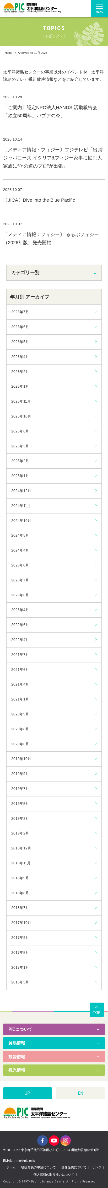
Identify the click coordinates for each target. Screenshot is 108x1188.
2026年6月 (20, 327)
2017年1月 (20, 967)
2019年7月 (20, 788)
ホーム (11, 1167)
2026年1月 (20, 386)
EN (80, 1093)
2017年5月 (20, 952)
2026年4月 (20, 357)
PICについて (20, 1029)
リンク (96, 1167)
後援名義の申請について (38, 1167)
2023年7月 (20, 580)
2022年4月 (20, 640)
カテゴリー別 (25, 272)
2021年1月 (20, 699)
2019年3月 (20, 818)
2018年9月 (20, 878)
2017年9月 (20, 937)
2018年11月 (21, 863)
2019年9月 (20, 774)
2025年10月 (21, 416)
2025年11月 (21, 401)
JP (27, 1093)
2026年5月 (20, 342)
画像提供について (74, 1167)
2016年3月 (20, 982)
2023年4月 (20, 610)
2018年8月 (20, 893)
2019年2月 (20, 833)
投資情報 (16, 1057)
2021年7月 (20, 654)
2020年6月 (20, 744)
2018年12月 (21, 848)
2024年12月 (21, 491)
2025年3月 (20, 446)
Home (8, 52)
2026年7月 (20, 312)
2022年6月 (20, 625)
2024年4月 (20, 550)
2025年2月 (20, 461)
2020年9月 (20, 714)
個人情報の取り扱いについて (54, 1174)
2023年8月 (20, 565)
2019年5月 (20, 803)
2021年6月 (20, 669)
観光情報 (16, 1070)
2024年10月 (21, 520)
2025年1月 (20, 476)
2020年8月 (20, 729)
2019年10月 (21, 759)
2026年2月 (20, 372)
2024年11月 (21, 506)
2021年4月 (20, 684)
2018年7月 (20, 908)
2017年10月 (21, 923)
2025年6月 (20, 431)
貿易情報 (16, 1043)
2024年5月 (20, 535)
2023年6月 (20, 595)
